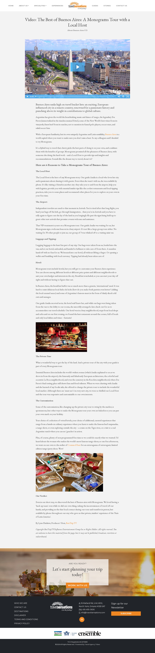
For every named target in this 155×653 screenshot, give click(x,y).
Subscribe (126, 613)
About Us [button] (23, 6)
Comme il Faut (74, 445)
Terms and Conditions (26, 619)
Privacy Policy (22, 623)
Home (11, 6)
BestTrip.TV (71, 523)
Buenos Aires (110, 134)
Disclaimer (20, 615)
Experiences (57, 6)
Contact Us (121, 6)
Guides (95, 6)
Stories (107, 6)
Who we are (20, 603)
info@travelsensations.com (93, 613)
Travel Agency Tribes (92, 644)
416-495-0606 (88, 609)
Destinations (21, 611)
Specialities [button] (39, 6)
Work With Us (77, 585)
